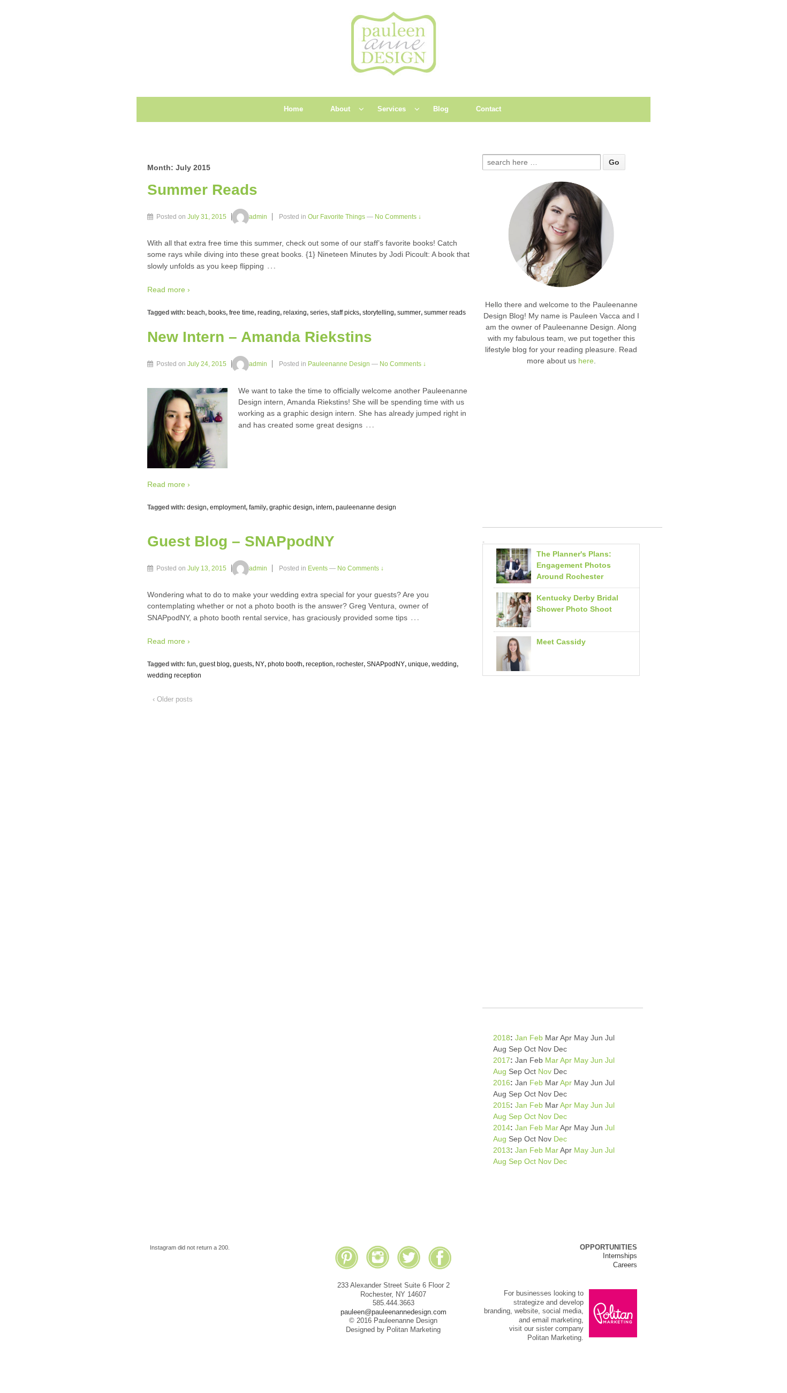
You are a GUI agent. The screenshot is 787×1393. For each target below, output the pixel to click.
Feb (536, 1037)
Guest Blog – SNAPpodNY (241, 541)
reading (269, 312)
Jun (597, 1060)
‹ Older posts (173, 699)
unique (418, 664)
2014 (501, 1127)
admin (258, 216)
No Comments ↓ (398, 216)
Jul (610, 1060)
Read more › (168, 289)
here (586, 360)
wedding (444, 664)
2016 (501, 1082)
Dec (560, 1116)
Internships (620, 1256)
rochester (350, 664)
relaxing (295, 312)
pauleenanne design (366, 507)
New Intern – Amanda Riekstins (259, 337)
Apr (566, 1060)
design (197, 507)
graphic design (291, 507)
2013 (501, 1150)
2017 (501, 1060)
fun (191, 664)
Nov (544, 1071)
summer (409, 312)
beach (196, 312)
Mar (551, 1060)
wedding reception (174, 675)
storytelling (378, 312)
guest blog (214, 664)
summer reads (445, 312)
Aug (499, 1071)
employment (228, 507)
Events (318, 568)
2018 (501, 1037)
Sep (515, 1116)
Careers (625, 1265)
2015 (501, 1105)
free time (241, 312)
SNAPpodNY (386, 664)
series (319, 312)
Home (293, 109)
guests (242, 664)
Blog (441, 109)
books (217, 312)
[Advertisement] (572, 452)
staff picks (345, 312)
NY (259, 664)
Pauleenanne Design (339, 364)
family (257, 507)
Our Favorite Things (336, 216)
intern (324, 507)
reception (319, 664)
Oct (530, 1116)
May (581, 1060)
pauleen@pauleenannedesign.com (393, 1312)
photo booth (285, 664)
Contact (488, 109)
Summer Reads (202, 189)
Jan (521, 1037)
